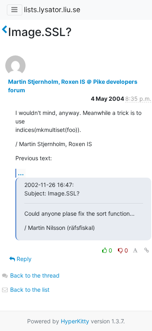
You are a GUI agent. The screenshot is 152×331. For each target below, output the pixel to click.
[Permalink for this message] (146, 250)
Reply (23, 258)
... (21, 173)
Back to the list (29, 289)
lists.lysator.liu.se (52, 9)
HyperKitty (75, 321)
